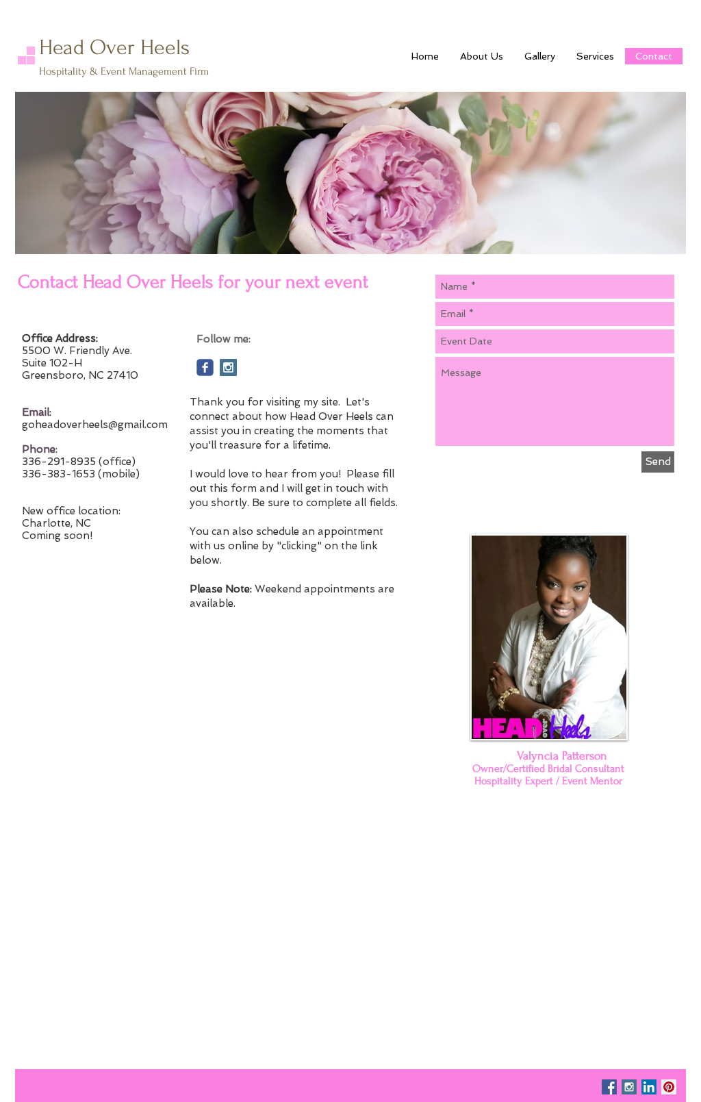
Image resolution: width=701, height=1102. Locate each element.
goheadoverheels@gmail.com (95, 424)
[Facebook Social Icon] (609, 1086)
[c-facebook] (205, 367)
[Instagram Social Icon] (228, 367)
